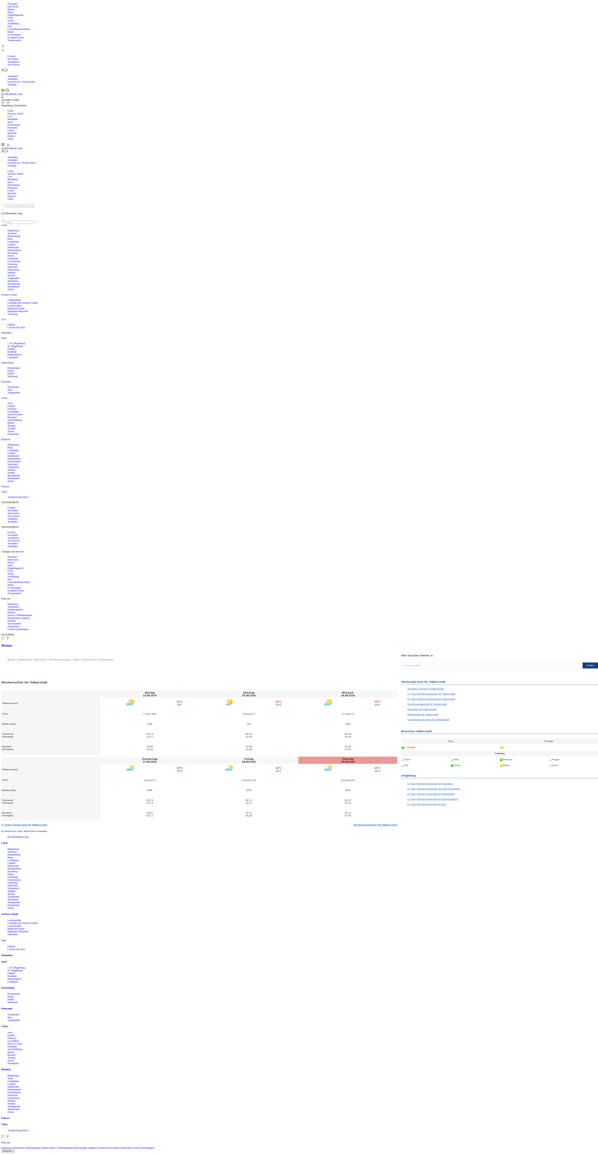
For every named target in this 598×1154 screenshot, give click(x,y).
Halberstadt (13, 247)
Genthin (11, 244)
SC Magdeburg (15, 346)
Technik (11, 428)
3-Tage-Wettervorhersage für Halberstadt (431, 693)
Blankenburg (13, 236)
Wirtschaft (12, 376)
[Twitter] (3, 639)
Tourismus (12, 314)
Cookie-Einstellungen (18, 629)
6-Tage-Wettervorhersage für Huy (426, 804)
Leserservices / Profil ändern (21, 81)
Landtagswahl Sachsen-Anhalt (22, 302)
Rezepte (11, 425)
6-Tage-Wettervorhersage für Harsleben (430, 783)
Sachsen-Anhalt (15, 113)
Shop (10, 12)
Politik (10, 373)
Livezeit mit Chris (16, 327)
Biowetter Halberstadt (416, 731)
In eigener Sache (15, 37)
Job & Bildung (14, 420)
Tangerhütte (13, 278)
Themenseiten (14, 40)
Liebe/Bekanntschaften (18, 29)
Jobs (9, 26)
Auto (9, 403)
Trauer (10, 20)
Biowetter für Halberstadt (422, 709)
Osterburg (12, 264)
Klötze (10, 255)
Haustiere (12, 417)
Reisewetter (106, 659)
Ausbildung (13, 23)
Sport (10, 122)
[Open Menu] (3, 91)
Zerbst (10, 289)
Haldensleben (14, 250)
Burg (9, 239)
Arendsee (12, 233)
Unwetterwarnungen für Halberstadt (428, 719)
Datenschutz (13, 626)
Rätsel (10, 32)
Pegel (76, 659)
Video (10, 138)
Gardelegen (13, 241)
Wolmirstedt (13, 286)
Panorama (12, 127)
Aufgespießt (13, 392)
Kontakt (11, 620)
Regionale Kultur (15, 308)
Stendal (11, 275)
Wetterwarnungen (59, 659)
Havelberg (12, 253)
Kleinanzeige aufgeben (18, 618)
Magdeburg (13, 230)
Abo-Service (13, 64)
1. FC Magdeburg (16, 343)
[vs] (18, 837)
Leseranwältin (14, 305)
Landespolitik (14, 300)
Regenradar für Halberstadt (422, 714)
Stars (9, 389)
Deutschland (13, 124)
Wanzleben (12, 281)
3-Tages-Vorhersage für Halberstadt (24, 824)
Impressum (12, 604)
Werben (11, 612)
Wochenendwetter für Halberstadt (375, 824)
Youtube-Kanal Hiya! (18, 497)
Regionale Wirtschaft (17, 311)
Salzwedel (12, 267)
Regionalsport (14, 354)
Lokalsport (12, 357)
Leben (10, 130)
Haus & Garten (14, 414)
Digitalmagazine (15, 15)
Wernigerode (13, 283)
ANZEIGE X (7, 1151)
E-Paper (11, 56)
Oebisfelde (12, 258)
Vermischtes (13, 387)
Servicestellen (14, 623)
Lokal (10, 110)
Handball (12, 351)
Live (9, 116)
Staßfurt (11, 272)
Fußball (11, 324)
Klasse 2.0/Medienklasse (19, 615)
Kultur (10, 370)
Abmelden (12, 79)
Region (11, 659)
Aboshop (12, 84)
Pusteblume (13, 434)
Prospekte (12, 3)
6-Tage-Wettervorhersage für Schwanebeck (432, 799)
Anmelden (12, 76)
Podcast (11, 136)
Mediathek (12, 119)
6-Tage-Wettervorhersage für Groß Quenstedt (433, 788)
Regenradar (25, 659)
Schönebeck (13, 269)
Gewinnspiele (14, 34)
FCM (10, 18)
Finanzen (12, 408)
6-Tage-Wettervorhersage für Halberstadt (431, 699)
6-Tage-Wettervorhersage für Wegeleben (431, 794)
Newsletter (12, 59)
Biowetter (40, 659)
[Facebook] (7, 639)
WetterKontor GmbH (13, 831)
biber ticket (12, 6)
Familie (11, 406)
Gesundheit (13, 411)
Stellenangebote (15, 609)
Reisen (10, 9)
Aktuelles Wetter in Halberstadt (425, 688)
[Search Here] (7, 91)
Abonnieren (13, 61)
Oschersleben (14, 261)
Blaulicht (11, 133)
